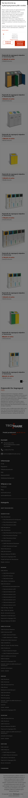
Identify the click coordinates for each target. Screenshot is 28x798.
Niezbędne (14, 34)
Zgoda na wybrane (8, 42)
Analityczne (15, 36)
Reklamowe (15, 37)
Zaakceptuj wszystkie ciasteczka (19, 43)
